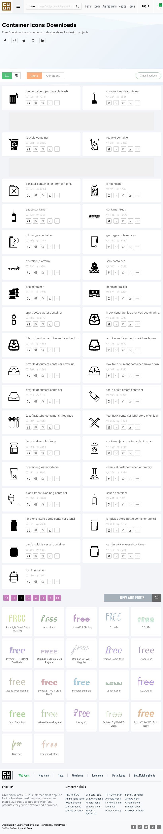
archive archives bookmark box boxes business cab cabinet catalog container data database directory (133, 338)
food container (35, 570)
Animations (110, 7)
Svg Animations (94, 798)
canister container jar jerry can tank (49, 183)
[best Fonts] (156, 598)
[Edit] (35, 102)
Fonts (88, 7)
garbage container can (121, 235)
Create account (74, 810)
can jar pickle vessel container (45, 544)
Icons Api (110, 806)
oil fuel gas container (39, 235)
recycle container (37, 137)
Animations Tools (75, 798)
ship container (115, 261)
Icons (97, 7)
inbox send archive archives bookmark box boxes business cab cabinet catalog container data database (133, 312)
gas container (35, 286)
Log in (145, 6)
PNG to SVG (72, 794)
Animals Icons (113, 798)
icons (32, 6)
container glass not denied (43, 467)
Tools (131, 7)
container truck (116, 209)
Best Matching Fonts (144, 775)
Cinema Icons (132, 802)
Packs (122, 7)
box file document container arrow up (50, 364)
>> (58, 597)
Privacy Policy (113, 810)
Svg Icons (7, 6)
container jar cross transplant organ (129, 441)
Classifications (148, 75)
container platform (38, 261)
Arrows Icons (132, 798)
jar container (114, 183)
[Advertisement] (81, 56)
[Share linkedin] (42, 40)
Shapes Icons (92, 806)
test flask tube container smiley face (49, 415)
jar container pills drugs (41, 441)
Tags (60, 775)
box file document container (44, 389)
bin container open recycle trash (47, 91)
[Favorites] (42, 102)
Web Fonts (24, 775)
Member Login (133, 806)
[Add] (28, 102)
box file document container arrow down (132, 364)
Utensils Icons (73, 806)
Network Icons (113, 802)
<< (6, 597)
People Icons (92, 802)
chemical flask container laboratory (129, 467)
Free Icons (44, 775)
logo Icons (97, 775)
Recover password (90, 812)
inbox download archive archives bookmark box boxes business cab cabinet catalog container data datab (53, 338)
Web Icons (77, 775)
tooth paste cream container (124, 389)
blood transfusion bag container (46, 492)
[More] (57, 102)
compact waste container (122, 91)
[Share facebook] (5, 40)
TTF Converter (113, 794)
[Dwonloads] (49, 102)
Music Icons (118, 775)
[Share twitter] (24, 40)
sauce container (36, 209)
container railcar (116, 286)
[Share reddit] (14, 40)
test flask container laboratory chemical (132, 415)
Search (77, 6)
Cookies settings (134, 810)
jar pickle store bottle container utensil (50, 518)
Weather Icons (73, 802)
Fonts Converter (134, 794)
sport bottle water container (44, 312)
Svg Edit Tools (93, 794)
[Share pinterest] (33, 40)
